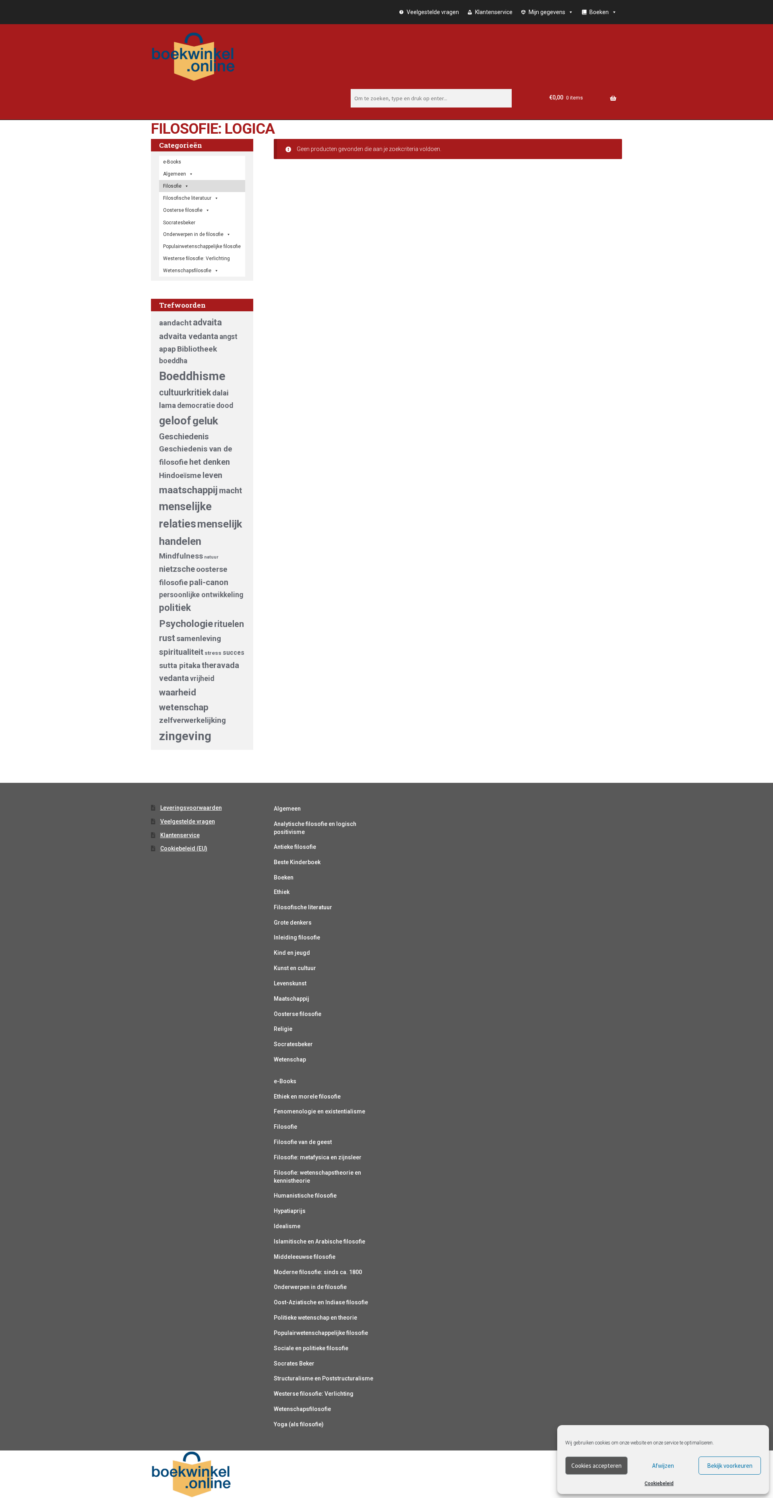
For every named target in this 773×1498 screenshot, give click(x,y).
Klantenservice (494, 12)
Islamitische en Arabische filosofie (319, 1241)
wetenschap (184, 707)
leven (212, 475)
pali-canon (208, 582)
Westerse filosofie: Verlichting (196, 258)
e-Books (172, 162)
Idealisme (287, 1226)
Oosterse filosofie (183, 210)
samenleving (198, 638)
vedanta (174, 678)
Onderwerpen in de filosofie (193, 234)
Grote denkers (293, 922)
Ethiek (281, 892)
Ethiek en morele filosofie (307, 1096)
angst (228, 337)
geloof (175, 420)
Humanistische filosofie (305, 1195)
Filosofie (172, 186)
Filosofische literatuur (187, 198)
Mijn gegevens (547, 12)
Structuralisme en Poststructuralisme (323, 1378)
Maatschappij (291, 998)
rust (167, 638)
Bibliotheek (197, 349)
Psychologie (186, 623)
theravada (220, 665)
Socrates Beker (294, 1363)
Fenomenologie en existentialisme (319, 1111)
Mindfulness (181, 556)
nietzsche (177, 569)
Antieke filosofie (295, 847)
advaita (207, 322)
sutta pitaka (179, 665)
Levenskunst (290, 983)
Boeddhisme (192, 376)
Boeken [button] (599, 12)
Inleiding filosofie (297, 937)
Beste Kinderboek (297, 862)
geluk (205, 420)
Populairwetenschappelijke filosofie (202, 246)
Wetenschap (290, 1059)
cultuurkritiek (185, 392)
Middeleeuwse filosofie (304, 1257)
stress (213, 653)
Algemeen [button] (174, 174)
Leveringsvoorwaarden (191, 808)
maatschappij (188, 490)
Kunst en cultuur (295, 968)
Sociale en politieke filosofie (311, 1348)
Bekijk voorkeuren (729, 1465)
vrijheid (202, 679)
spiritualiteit (181, 652)
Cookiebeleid (659, 1483)
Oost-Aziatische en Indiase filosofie (321, 1302)
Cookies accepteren (596, 1465)
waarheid (177, 692)
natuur (211, 557)
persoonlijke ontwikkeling (201, 595)
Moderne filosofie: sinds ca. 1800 (318, 1272)
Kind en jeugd (292, 953)
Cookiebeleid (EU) (183, 848)
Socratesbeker (293, 1044)
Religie (283, 1029)
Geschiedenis (184, 436)
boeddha (173, 361)
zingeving (185, 736)
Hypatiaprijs (290, 1211)
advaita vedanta (188, 336)
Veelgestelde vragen (433, 12)
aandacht (175, 322)
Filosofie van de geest (303, 1142)
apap (167, 349)
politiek (175, 607)
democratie (196, 405)
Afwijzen (663, 1465)
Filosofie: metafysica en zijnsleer (318, 1157)
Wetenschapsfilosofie (187, 270)
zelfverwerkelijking (192, 720)
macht (230, 490)
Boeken (283, 877)
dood (224, 405)
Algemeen (287, 808)
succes (233, 652)
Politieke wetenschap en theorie (315, 1317)
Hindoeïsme (180, 475)
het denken (209, 462)
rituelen (229, 624)
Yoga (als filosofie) (299, 1424)
